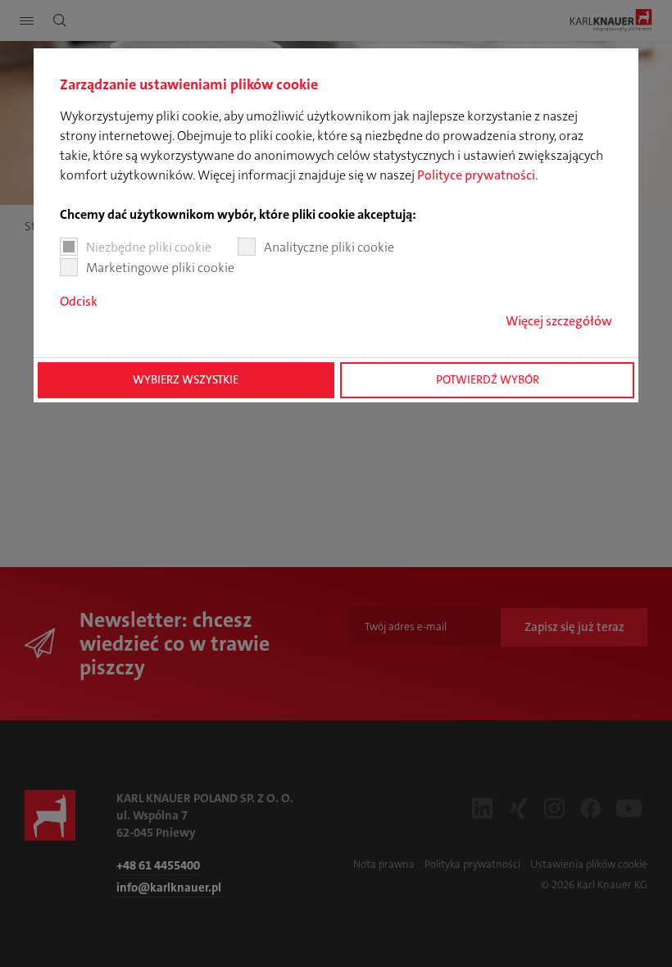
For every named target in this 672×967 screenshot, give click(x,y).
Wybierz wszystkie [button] (185, 380)
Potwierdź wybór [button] (487, 380)
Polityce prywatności (476, 175)
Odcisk (79, 301)
